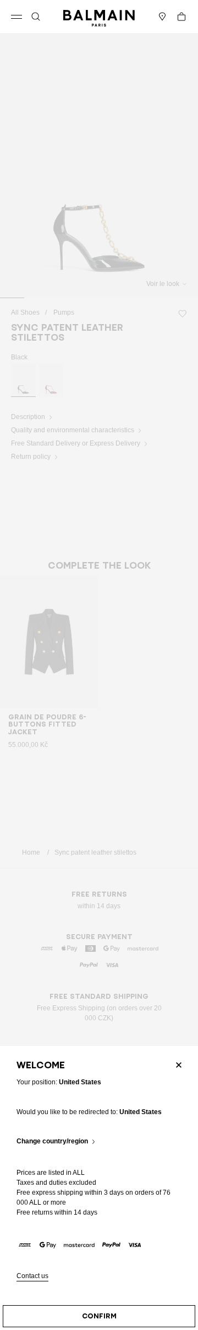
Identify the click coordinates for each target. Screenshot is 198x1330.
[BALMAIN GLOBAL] (99, 16)
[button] (35, 16)
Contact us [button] (32, 1276)
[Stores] (162, 16)
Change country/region (52, 1141)
